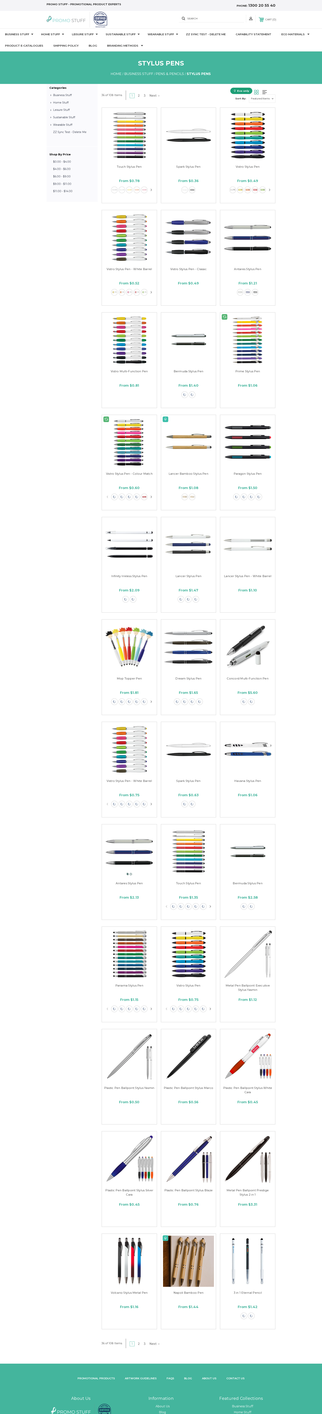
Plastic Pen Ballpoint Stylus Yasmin (129, 1088)
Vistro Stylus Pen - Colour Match (129, 473)
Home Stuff (50, 34)
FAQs (170, 1378)
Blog (93, 45)
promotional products (96, 1378)
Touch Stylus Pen (129, 166)
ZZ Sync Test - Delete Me (206, 34)
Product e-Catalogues (24, 45)
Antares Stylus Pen (247, 269)
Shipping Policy (66, 45)
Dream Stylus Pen (188, 678)
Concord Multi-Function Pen (248, 678)
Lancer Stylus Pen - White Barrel (247, 576)
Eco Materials (293, 34)
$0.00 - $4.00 (62, 161)
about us (209, 1378)
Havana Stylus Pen (247, 781)
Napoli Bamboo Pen (188, 1292)
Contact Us (235, 1378)
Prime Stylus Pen (247, 371)
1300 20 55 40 (261, 5)
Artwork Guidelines (141, 1378)
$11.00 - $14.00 (62, 191)
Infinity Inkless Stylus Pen (129, 576)
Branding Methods (122, 45)
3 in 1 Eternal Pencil (248, 1292)
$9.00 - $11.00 (62, 184)
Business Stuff (17, 34)
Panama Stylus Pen (129, 985)
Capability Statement (253, 34)
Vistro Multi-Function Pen (129, 371)
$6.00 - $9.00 (62, 176)
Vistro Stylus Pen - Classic (188, 269)
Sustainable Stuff (121, 34)
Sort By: (240, 98)
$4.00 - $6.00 (62, 169)
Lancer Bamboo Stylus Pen (188, 473)
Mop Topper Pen (129, 678)
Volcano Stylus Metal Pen (129, 1292)
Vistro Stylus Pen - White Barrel (129, 269)
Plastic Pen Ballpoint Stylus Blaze (188, 1190)
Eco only (243, 90)
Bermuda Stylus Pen (188, 371)
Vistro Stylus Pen (248, 166)
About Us (163, 1406)
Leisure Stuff (83, 34)
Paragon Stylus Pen (248, 473)
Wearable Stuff (161, 34)
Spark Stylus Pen (188, 166)
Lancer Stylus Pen (188, 576)
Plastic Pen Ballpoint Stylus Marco (188, 1088)
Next (153, 95)
